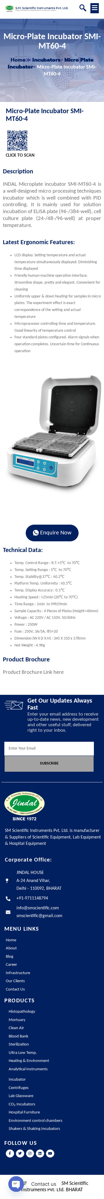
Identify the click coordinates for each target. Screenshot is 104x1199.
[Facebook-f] (10, 1153)
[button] (83, 8)
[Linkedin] (40, 1153)
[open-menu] (94, 8)
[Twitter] (20, 1153)
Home (18, 60)
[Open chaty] (16, 1184)
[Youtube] (50, 1153)
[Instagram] (30, 1153)
